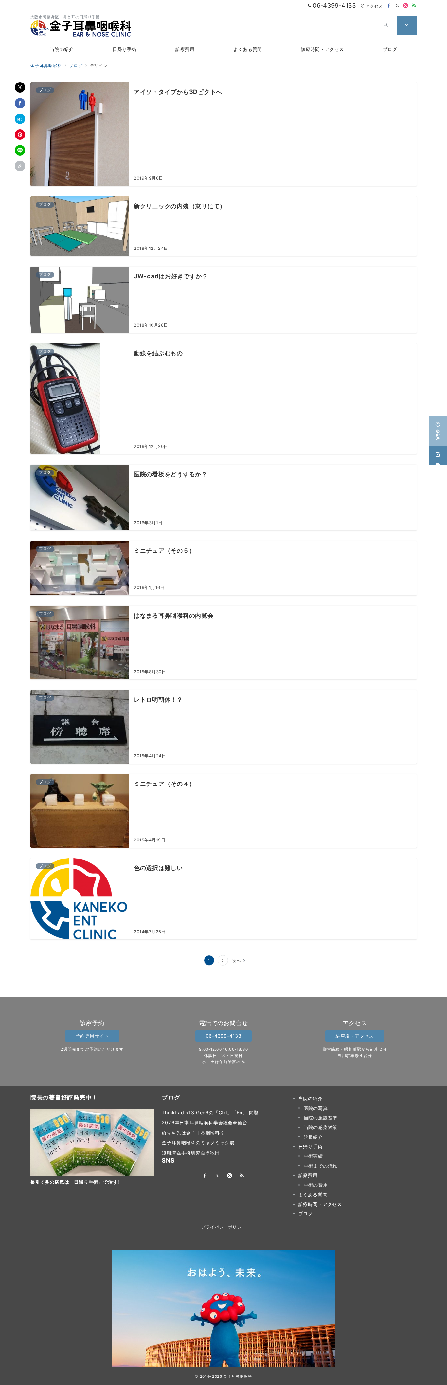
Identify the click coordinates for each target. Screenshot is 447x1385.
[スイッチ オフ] (386, 25)
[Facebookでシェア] (20, 103)
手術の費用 (316, 1185)
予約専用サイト (92, 1036)
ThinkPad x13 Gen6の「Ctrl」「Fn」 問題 (210, 1112)
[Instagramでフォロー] (405, 5)
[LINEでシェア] (20, 150)
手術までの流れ (321, 1166)
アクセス (374, 6)
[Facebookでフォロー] (389, 5)
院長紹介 (313, 1137)
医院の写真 (316, 1108)
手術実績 (313, 1156)
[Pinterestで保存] (20, 134)
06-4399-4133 (223, 1036)
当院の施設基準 (321, 1117)
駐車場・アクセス (355, 1036)
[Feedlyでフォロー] (414, 5)
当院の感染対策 (321, 1127)
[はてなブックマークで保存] (20, 119)
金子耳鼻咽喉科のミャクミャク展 (198, 1142)
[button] (20, 166)
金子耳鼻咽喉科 (237, 1376)
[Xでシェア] (20, 87)
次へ (236, 960)
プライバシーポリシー (223, 1227)
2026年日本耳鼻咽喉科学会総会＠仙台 (204, 1122)
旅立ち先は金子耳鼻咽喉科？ (193, 1133)
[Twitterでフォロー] (397, 5)
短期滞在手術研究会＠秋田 (191, 1152)
